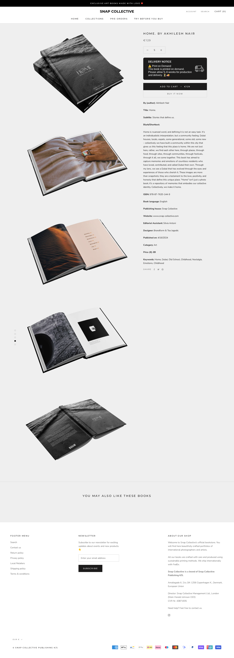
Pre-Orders (119, 19)
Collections (94, 19)
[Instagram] (169, 615)
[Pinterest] (162, 269)
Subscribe (90, 568)
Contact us (15, 547)
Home (75, 19)
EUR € (16, 639)
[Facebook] (154, 269)
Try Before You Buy (148, 19)
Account (191, 12)
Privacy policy (17, 558)
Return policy (16, 552)
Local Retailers (17, 563)
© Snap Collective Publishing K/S (35, 648)
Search (205, 12)
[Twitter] (158, 269)
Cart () (220, 11)
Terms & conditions (19, 573)
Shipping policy (17, 568)
